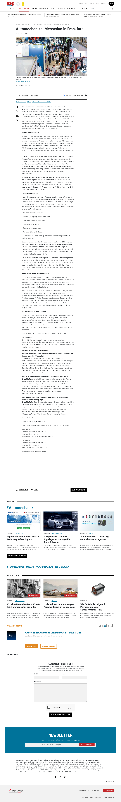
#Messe (30, 567)
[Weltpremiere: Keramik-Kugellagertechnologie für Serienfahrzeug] (60, 521)
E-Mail (36, 674)
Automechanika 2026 (40, 9)
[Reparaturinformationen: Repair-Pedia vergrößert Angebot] (24, 521)
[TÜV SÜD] (17, 3)
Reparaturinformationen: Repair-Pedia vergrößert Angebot (23, 538)
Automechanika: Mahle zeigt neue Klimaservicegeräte (94, 538)
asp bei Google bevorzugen (75, 95)
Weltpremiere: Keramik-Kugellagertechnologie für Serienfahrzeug (56, 539)
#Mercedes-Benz (19, 601)
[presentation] (113, 16)
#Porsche (54, 601)
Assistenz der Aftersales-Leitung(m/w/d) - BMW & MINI (53, 632)
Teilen (36, 95)
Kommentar (37, 682)
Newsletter (83, 4)
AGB (91, 797)
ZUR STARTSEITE (78, 490)
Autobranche (36, 24)
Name (64, 674)
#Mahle (90, 533)
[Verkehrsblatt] (22, 3)
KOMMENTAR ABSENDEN (60, 715)
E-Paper (91, 4)
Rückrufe (82, 9)
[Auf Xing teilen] (17, 120)
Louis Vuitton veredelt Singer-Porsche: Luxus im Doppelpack (59, 605)
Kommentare (23, 95)
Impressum (85, 797)
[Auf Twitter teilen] (17, 111)
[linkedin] (65, 777)
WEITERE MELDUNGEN (17, 556)
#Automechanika (21, 508)
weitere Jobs (31, 646)
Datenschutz (98, 797)
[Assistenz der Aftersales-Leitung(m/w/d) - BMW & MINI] (11, 635)
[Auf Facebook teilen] (17, 107)
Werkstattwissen (57, 9)
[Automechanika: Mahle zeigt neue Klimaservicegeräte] (97, 521)
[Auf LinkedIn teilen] (17, 115)
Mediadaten (84, 790)
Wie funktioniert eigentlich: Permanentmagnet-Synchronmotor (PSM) (94, 607)
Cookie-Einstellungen (109, 797)
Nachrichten (24, 9)
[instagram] (60, 777)
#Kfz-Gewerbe (19, 533)
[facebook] (55, 777)
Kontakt (103, 4)
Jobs (97, 4)
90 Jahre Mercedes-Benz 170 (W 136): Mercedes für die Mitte (23, 605)
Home (18, 24)
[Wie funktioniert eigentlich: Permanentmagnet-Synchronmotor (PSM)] (97, 588)
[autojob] (106, 626)
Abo (111, 4)
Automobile (71, 9)
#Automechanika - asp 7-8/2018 (52, 567)
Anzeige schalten (48, 646)
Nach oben (109, 781)
